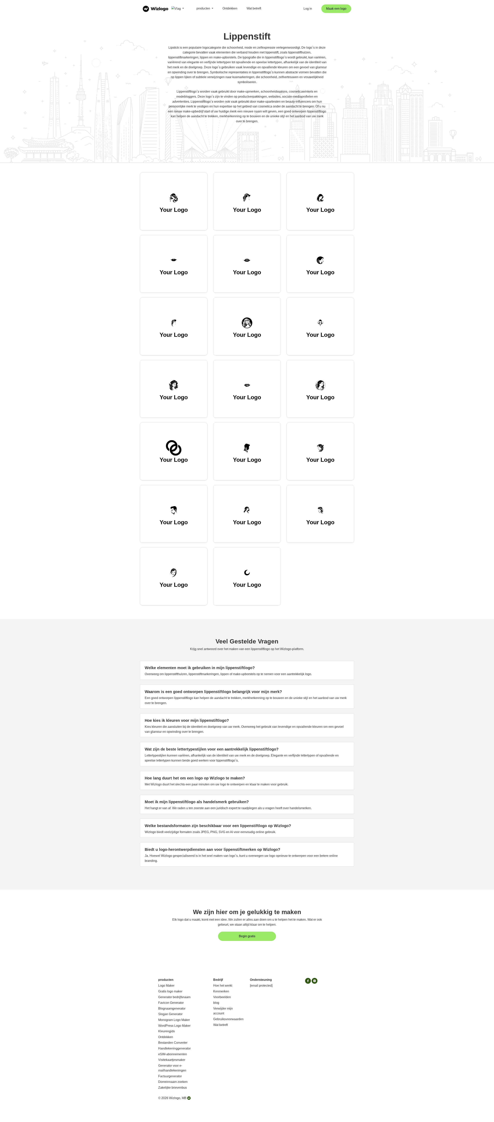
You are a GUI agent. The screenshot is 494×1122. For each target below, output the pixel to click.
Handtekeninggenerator (174, 1048)
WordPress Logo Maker (174, 1025)
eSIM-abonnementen (172, 1054)
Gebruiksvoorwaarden (228, 1019)
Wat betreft (254, 8)
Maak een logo (336, 8)
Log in (308, 8)
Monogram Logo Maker (174, 1020)
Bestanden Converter (172, 1042)
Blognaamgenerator (171, 1008)
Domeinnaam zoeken (173, 1081)
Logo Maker (166, 985)
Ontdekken (229, 8)
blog (216, 1002)
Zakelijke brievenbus (172, 1087)
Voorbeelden (222, 997)
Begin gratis (247, 936)
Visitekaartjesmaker (171, 1059)
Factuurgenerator (170, 1076)
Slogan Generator (170, 1014)
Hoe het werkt (222, 985)
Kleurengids (166, 1031)
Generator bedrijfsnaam (174, 997)
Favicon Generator (171, 1002)
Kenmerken (221, 991)
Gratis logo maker (170, 991)
